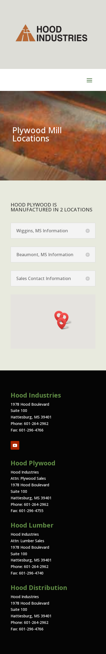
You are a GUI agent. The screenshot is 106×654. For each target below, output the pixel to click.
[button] (63, 324)
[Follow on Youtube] (15, 445)
